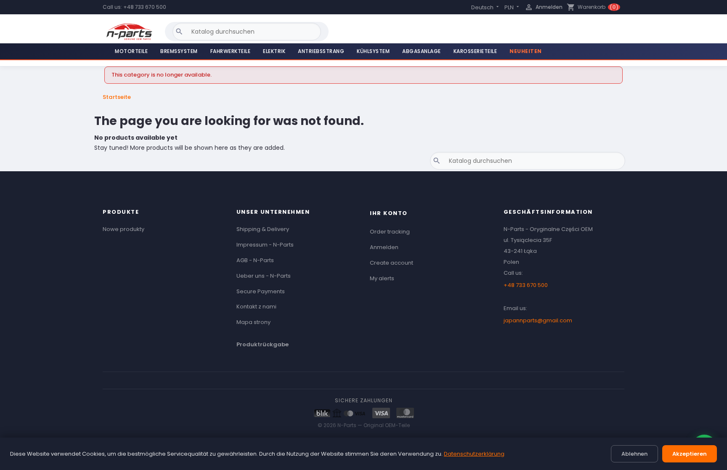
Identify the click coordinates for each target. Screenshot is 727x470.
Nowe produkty (123, 229)
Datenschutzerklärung (474, 454)
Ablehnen (634, 454)
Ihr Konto (389, 213)
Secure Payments (260, 291)
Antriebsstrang (321, 51)
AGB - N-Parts (255, 260)
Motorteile (131, 51)
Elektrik (274, 51)
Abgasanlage (421, 51)
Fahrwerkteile (230, 51)
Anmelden (384, 247)
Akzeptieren (689, 454)
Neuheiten (525, 51)
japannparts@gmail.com (538, 320)
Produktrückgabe (262, 344)
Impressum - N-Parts (265, 245)
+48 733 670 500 (144, 7)
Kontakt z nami (256, 307)
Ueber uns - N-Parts (263, 276)
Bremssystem (179, 51)
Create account (391, 263)
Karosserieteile (475, 51)
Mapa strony (253, 322)
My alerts (382, 278)
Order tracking (390, 232)
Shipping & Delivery (262, 229)
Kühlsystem (373, 51)
